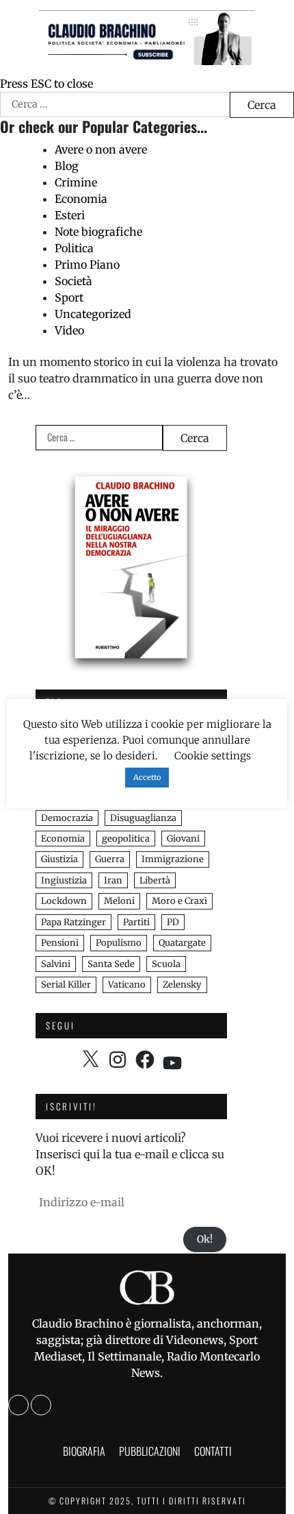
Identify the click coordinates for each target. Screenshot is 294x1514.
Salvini (55, 964)
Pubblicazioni (150, 1451)
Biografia (84, 1451)
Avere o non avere (101, 149)
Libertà (154, 880)
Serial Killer (66, 984)
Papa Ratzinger (73, 922)
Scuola (166, 964)
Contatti (213, 1451)
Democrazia (67, 818)
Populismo (119, 943)
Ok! (205, 1239)
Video (69, 330)
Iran (113, 880)
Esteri (70, 215)
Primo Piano (87, 264)
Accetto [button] (147, 777)
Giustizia (59, 859)
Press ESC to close (46, 83)
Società (73, 281)
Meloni (119, 901)
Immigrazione (173, 859)
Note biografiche (98, 232)
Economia (81, 199)
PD (173, 922)
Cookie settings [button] (212, 755)
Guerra (109, 859)
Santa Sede (111, 964)
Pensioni (60, 943)
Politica (74, 248)
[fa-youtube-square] (41, 1405)
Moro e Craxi (179, 901)
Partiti (136, 922)
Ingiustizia (64, 880)
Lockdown (64, 901)
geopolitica (126, 838)
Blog (67, 166)
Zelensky (182, 984)
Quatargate (182, 943)
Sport (69, 297)
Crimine (76, 182)
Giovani (183, 838)
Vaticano (127, 984)
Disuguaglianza (143, 818)
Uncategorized (93, 314)
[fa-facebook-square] (18, 1405)
